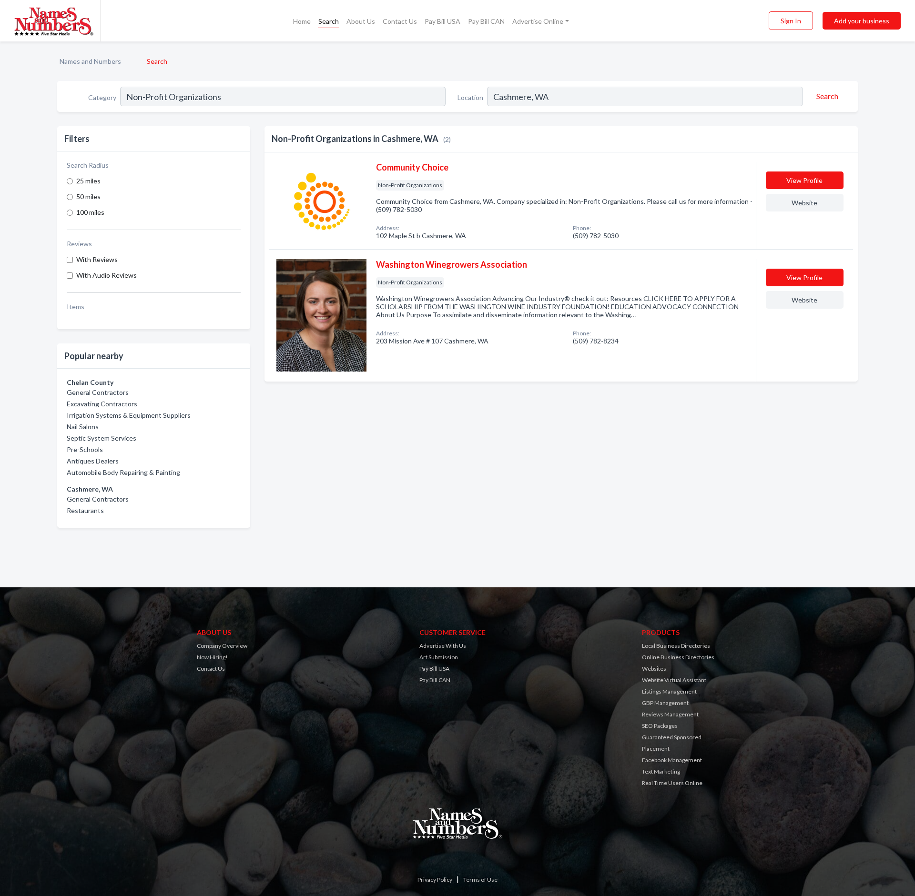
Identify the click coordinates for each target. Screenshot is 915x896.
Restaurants (85, 510)
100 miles (90, 212)
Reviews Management (670, 714)
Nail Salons (83, 427)
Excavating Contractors (102, 404)
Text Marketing (661, 771)
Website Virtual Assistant (674, 680)
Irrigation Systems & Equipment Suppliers (129, 415)
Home (302, 21)
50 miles (88, 196)
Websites (654, 668)
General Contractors (98, 392)
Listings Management (669, 691)
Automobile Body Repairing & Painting (123, 472)
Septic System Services (101, 438)
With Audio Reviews (106, 275)
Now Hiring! (212, 657)
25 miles (88, 181)
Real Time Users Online (672, 782)
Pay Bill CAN (486, 21)
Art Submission (438, 657)
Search (328, 21)
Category (102, 97)
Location (470, 97)
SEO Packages (660, 725)
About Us (360, 21)
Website (804, 203)
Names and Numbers (90, 61)
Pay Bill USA (442, 21)
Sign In (791, 21)
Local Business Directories (676, 645)
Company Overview (222, 645)
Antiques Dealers (93, 461)
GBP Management (665, 702)
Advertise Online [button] (537, 21)
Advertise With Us (442, 645)
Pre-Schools (85, 449)
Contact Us (400, 21)
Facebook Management (672, 760)
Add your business (861, 21)
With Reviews (97, 259)
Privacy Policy (434, 879)
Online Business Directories (678, 657)
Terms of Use (480, 879)
